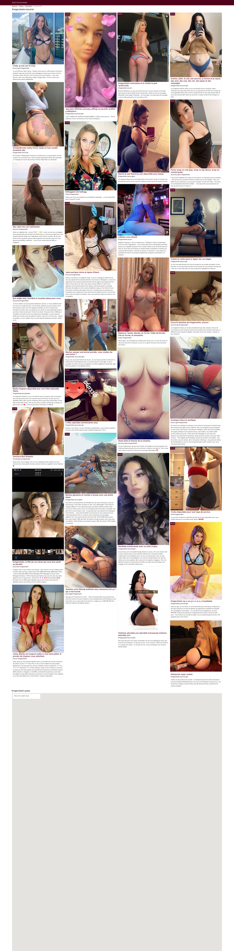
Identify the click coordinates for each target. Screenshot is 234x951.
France (21, 6)
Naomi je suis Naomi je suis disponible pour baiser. (141, 174)
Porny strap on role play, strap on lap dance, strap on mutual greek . (195, 171)
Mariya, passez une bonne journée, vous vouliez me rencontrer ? (89, 353)
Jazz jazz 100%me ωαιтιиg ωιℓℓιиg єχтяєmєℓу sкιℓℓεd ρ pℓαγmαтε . (90, 110)
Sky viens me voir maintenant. (26, 227)
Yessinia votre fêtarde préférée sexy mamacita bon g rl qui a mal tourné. (90, 590)
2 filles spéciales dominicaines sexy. (82, 422)
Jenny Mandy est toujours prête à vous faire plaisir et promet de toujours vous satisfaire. (37, 655)
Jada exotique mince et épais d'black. (83, 272)
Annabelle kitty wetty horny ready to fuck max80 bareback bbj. (35, 149)
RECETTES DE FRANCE (19, 2)
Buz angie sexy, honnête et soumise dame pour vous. (37, 298)
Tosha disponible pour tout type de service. (191, 512)
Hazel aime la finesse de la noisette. (134, 441)
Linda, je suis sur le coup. (24, 66)
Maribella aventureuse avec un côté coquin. (138, 546)
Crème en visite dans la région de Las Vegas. (191, 259)
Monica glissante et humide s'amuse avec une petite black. (89, 496)
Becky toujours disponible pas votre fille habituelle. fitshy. (36, 390)
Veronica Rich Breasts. (23, 456)
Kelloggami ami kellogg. (76, 192)
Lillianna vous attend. (127, 237)
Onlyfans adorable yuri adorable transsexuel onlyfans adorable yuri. (142, 634)
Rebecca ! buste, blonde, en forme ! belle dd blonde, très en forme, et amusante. (142, 334)
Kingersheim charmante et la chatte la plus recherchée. (137, 84)
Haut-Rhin (28, 6)
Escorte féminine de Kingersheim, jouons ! (190, 322)
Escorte (14, 6)
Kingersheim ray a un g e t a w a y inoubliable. (192, 601)
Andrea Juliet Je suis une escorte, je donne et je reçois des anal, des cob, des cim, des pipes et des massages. (195, 80)
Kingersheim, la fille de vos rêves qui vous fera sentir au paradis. (37, 563)
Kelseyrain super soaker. (182, 674)
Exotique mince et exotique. (183, 420)
